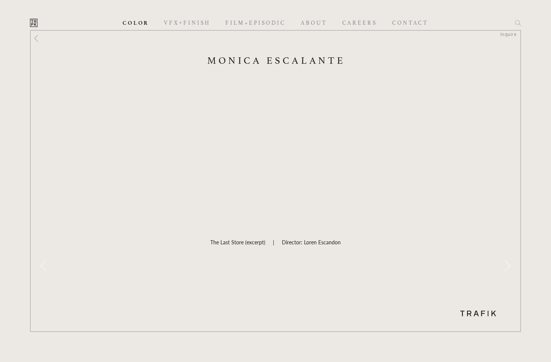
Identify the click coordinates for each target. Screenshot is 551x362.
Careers (359, 23)
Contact (410, 23)
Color (136, 23)
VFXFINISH (187, 22)
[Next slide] (507, 265)
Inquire (508, 34)
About (314, 23)
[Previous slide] (43, 265)
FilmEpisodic (255, 23)
